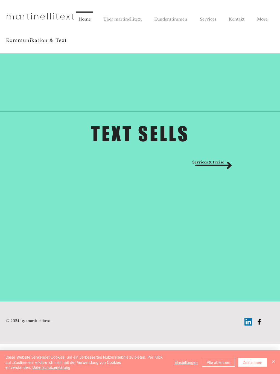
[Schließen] (273, 362)
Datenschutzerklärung (51, 367)
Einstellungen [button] (186, 362)
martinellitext (40, 16)
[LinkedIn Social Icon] (248, 322)
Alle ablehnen (218, 362)
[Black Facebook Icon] (259, 322)
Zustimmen (252, 362)
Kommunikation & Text (36, 40)
